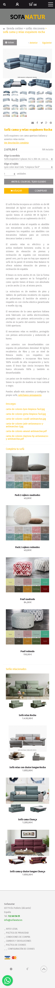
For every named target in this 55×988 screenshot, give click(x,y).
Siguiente (46, 42)
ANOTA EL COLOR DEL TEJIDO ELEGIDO (28, 181)
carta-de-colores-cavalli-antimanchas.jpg (26, 418)
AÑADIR (17, 191)
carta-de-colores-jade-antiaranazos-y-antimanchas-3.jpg (25, 425)
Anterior (34, 42)
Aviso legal (12, 928)
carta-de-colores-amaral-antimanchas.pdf (26, 431)
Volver (11, 42)
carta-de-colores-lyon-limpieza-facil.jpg (25, 409)
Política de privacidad (17, 932)
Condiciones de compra (18, 936)
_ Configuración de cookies (20, 948)
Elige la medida (12, 155)
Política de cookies (16, 944)
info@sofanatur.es (13, 920)
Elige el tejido (11, 163)
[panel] (11, 969)
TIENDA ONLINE (15, 28)
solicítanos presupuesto (30, 395)
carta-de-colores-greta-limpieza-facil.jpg (26, 414)
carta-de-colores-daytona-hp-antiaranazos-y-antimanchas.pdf (27, 437)
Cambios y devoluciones (18, 940)
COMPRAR (41, 191)
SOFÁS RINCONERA (34, 28)
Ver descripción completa (16, 142)
